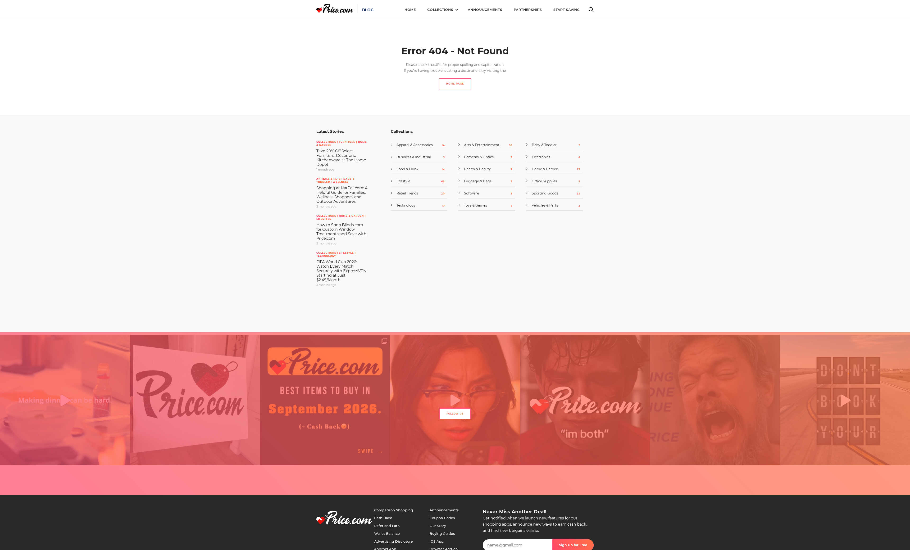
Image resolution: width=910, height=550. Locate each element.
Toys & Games (486, 205)
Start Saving (566, 10)
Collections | (327, 142)
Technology (326, 255)
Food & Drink (418, 169)
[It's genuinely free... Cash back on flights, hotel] (715, 400)
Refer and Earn (387, 526)
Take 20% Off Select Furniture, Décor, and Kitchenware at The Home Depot (341, 158)
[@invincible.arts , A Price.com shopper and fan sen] (195, 400)
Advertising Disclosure (393, 541)
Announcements (485, 10)
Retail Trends (418, 193)
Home (410, 10)
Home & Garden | (352, 215)
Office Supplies (554, 181)
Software (486, 193)
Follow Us (455, 413)
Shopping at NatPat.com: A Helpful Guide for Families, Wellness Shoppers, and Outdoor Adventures (342, 195)
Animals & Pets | (329, 178)
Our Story (438, 526)
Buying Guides (442, 534)
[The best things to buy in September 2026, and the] (325, 400)
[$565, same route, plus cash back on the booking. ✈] (455, 400)
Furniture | (348, 142)
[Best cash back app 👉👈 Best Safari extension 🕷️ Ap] (585, 400)
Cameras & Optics (486, 157)
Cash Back (383, 518)
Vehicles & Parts (554, 205)
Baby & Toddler (554, 145)
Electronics (554, 157)
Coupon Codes (442, 518)
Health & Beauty (486, 169)
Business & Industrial (418, 157)
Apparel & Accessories (418, 145)
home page (455, 83)
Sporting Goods (554, 193)
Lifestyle (323, 219)
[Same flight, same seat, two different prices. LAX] (845, 400)
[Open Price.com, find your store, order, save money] (65, 400)
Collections (440, 10)
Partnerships (528, 10)
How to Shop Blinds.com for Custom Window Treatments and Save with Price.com (341, 232)
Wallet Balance (387, 534)
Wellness (340, 182)
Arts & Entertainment (486, 145)
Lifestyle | (347, 252)
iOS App (437, 541)
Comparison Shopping (393, 510)
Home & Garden (554, 169)
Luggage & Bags (486, 181)
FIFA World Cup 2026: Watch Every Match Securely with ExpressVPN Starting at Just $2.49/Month (341, 271)
